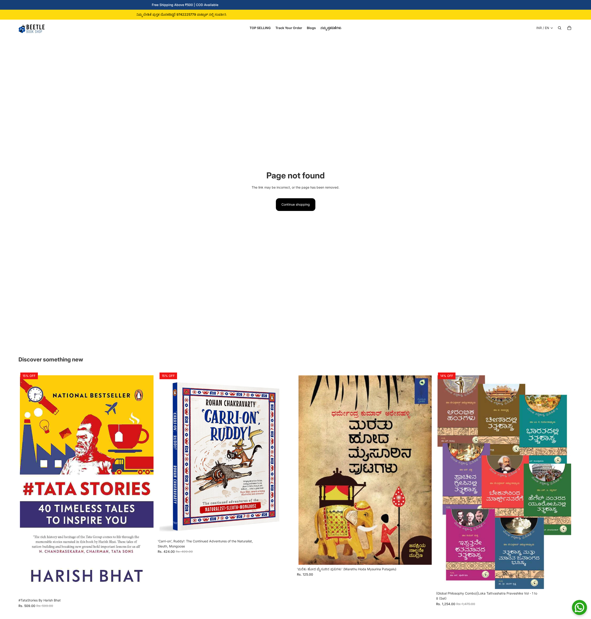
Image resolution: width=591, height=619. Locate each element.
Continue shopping (295, 204)
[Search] (560, 28)
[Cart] (569, 28)
